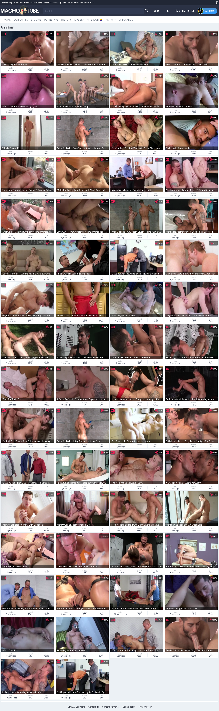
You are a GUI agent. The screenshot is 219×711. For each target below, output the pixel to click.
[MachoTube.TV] (20, 10)
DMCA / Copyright (76, 706)
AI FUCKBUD (126, 19)
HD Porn (110, 19)
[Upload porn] (168, 11)
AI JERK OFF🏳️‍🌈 (94, 19)
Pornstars (51, 19)
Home (7, 19)
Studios (36, 19)
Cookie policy (128, 706)
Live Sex (79, 19)
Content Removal (110, 706)
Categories (21, 19)
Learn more (89, 2)
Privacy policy (145, 706)
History (66, 19)
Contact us (93, 706)
